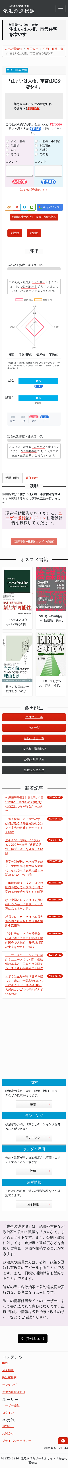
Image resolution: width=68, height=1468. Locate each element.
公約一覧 (34, 727)
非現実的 (45, 145)
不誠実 (44, 150)
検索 (33, 1104)
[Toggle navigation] (60, 8)
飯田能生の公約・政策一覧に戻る (34, 217)
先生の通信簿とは (13, 1392)
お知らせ (8, 1426)
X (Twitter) (33, 1338)
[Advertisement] (34, 1041)
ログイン (38, 518)
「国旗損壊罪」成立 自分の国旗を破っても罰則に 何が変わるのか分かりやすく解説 (24, 887)
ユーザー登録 (11, 1405)
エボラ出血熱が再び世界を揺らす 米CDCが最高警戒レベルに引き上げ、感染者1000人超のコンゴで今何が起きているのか (24, 985)
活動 (35, 233)
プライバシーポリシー (16, 1440)
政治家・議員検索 (34, 749)
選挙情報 (33, 1204)
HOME (5, 1363)
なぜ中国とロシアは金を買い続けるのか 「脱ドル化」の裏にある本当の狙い (24, 904)
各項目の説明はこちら (34, 190)
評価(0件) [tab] (33, 478)
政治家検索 (9, 1377)
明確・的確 (18, 141)
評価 (16, 233)
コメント (12, 161)
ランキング (33, 1137)
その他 (15, 154)
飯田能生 (33, 108)
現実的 (15, 145)
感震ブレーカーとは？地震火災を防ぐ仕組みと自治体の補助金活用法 (24, 921)
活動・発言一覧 (34, 738)
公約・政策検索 (34, 759)
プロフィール (34, 717)
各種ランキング (34, 770)
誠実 (14, 150)
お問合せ (8, 1433)
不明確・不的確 (50, 141)
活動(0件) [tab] (12, 478)
